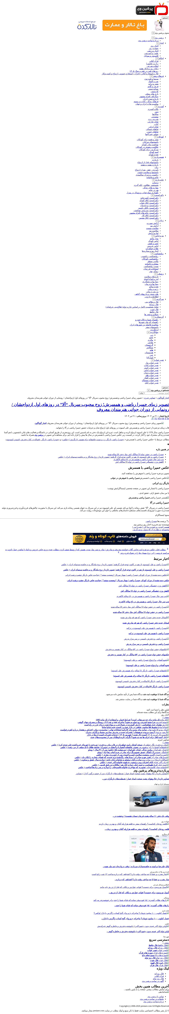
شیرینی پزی (153, 119)
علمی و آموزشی (151, 53)
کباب (156, 124)
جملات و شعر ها (151, 314)
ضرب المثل (153, 81)
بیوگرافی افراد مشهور (148, 96)
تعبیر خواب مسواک (150, 380)
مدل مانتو (154, 238)
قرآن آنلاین (153, 61)
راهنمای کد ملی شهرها (148, 322)
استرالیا (150, 357)
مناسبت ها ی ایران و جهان (146, 104)
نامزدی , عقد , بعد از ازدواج (146, 170)
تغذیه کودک (153, 154)
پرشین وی (159, 38)
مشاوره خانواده (151, 264)
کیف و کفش (153, 243)
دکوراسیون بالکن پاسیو (148, 208)
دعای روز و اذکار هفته (148, 68)
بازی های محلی (151, 94)
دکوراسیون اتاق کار (150, 215)
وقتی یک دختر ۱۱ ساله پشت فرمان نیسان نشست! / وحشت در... (141, 816)
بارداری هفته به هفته (149, 165)
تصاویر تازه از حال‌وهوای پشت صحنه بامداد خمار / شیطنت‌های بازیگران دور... (135, 779)
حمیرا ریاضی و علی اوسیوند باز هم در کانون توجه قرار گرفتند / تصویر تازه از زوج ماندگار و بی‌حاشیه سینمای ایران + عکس (111, 457)
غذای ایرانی (153, 127)
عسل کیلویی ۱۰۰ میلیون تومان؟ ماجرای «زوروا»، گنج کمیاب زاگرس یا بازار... (135, 918)
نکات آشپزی (153, 109)
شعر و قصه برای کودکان (147, 139)
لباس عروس (152, 246)
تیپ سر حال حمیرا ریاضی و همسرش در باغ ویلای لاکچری (138, 459)
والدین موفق (152, 261)
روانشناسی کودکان (150, 259)
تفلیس (150, 342)
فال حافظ (154, 312)
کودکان (160, 137)
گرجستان (149, 345)
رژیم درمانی (153, 289)
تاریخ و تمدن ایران (150, 99)
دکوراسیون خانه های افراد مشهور (143, 213)
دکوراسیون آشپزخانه (149, 198)
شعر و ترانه (153, 84)
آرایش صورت (152, 223)
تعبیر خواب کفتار (151, 378)
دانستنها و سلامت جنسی (147, 172)
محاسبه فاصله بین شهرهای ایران (144, 325)
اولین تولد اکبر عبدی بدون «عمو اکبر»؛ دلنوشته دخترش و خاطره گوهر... (138, 931)
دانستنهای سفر (151, 327)
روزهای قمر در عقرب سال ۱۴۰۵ (144, 71)
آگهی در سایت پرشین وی (153, 981)
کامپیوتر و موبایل (151, 56)
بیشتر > (165, 717)
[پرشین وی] (152, 15)
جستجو (165, 18)
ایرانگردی (154, 330)
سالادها (155, 114)
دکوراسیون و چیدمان (149, 205)
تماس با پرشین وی (155, 996)
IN (168, 418)
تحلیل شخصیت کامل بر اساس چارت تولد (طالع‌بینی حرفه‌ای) (132, 307)
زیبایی (161, 220)
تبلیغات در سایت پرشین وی (152, 999)
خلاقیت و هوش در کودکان (147, 147)
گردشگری (159, 317)
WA (159, 418)
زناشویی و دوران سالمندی (147, 175)
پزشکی (160, 274)
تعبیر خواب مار (151, 363)
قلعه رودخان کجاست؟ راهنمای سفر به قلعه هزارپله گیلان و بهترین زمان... (137, 829)
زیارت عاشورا (152, 63)
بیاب (141, 393)
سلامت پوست (152, 228)
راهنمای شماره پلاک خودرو (146, 320)
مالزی (150, 340)
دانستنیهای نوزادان (150, 142)
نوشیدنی (154, 117)
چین (151, 355)
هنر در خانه (153, 190)
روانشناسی (159, 253)
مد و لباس (159, 236)
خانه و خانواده (152, 177)
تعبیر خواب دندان (151, 373)
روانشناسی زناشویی (149, 256)
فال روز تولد (158, 978)
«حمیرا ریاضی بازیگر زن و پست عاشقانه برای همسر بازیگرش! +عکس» (93, 439)
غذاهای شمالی (152, 129)
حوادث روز (153, 48)
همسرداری (159, 157)
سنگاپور (149, 347)
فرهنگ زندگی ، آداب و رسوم (146, 101)
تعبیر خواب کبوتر (151, 368)
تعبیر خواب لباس (151, 370)
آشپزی (161, 106)
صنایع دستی (153, 89)
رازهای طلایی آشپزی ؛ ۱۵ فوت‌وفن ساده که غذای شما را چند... (141, 905)
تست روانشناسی (151, 266)
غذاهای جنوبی (152, 132)
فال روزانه (153, 304)
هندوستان (149, 352)
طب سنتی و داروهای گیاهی (146, 294)
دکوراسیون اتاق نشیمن (148, 218)
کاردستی (154, 91)
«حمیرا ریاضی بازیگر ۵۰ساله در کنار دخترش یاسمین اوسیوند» (32, 439)
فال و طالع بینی (151, 302)
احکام (161, 58)
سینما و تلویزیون (151, 79)
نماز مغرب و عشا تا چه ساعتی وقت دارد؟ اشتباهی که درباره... (142, 879)
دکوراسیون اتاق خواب (149, 203)
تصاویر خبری (149, 398)
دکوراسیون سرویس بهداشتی (145, 210)
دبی (151, 335)
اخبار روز (154, 46)
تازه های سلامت (151, 276)
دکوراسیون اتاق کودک (149, 200)
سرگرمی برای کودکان (148, 149)
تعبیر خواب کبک (151, 383)
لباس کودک (153, 241)
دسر (156, 112)
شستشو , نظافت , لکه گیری (146, 185)
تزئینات (155, 182)
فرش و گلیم (153, 86)
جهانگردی (154, 332)
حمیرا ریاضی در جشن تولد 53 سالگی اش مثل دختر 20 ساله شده (136, 454)
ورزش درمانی (152, 292)
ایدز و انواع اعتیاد (151, 279)
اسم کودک (153, 152)
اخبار (161, 43)
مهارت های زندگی (150, 188)
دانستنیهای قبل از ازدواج (147, 162)
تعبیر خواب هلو (152, 375)
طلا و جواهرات (152, 248)
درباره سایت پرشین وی (148, 40)
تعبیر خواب (159, 360)
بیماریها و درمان (151, 284)
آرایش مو (154, 226)
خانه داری (159, 180)
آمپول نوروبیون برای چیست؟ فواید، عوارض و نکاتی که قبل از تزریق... (139, 892)
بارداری (155, 160)
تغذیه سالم (153, 286)
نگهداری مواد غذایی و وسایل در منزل (142, 193)
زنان (156, 167)
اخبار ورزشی (152, 51)
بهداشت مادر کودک (150, 144)
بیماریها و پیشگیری (150, 281)
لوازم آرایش (153, 233)
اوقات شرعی (152, 66)
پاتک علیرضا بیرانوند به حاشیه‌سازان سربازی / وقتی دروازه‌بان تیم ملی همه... (136, 866)
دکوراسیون (159, 195)
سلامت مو (153, 231)
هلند (151, 350)
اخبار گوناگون (163, 398)
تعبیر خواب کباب (151, 365)
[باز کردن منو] (168, 1)
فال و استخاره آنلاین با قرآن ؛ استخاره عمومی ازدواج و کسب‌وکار (130, 73)
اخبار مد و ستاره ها (150, 251)
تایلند (151, 337)
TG (155, 418)
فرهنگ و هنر (158, 76)
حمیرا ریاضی (151, 521)
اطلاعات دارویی (151, 297)
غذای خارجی (152, 122)
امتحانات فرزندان (150, 269)
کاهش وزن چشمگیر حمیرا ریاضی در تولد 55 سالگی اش (139, 462)
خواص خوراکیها (151, 134)
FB (162, 418)
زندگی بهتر (153, 271)
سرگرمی (160, 299)
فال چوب (154, 309)
